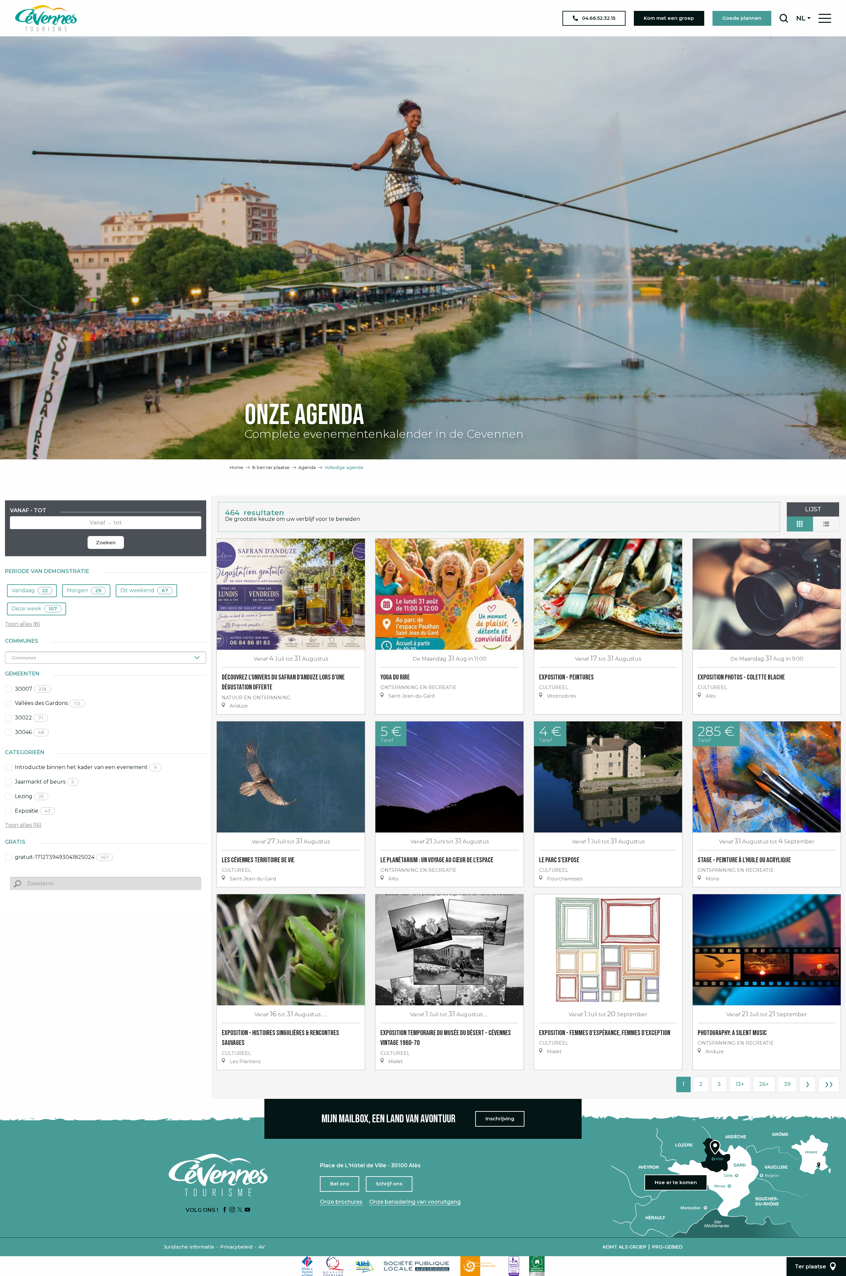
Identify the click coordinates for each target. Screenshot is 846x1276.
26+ (764, 1084)
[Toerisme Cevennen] (46, 18)
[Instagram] (232, 1210)
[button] (784, 18)
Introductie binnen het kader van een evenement (86, 767)
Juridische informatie (189, 1247)
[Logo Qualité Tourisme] (334, 1266)
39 (787, 1084)
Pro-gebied (667, 1247)
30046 (29, 732)
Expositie (33, 811)
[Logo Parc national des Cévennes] (479, 1266)
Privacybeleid (236, 1247)
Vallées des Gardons (48, 703)
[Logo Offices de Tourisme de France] (307, 1266)
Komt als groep (624, 1247)
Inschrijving (499, 1119)
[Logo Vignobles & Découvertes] (537, 1266)
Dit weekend (144, 590)
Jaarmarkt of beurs (44, 782)
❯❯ (829, 1084)
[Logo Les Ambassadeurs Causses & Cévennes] (514, 1266)
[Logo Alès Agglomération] (364, 1266)
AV (261, 1247)
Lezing (29, 796)
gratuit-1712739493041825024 (62, 857)
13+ (740, 1084)
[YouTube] (247, 1210)
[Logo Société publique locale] (417, 1266)
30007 (31, 689)
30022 (29, 718)
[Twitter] (240, 1210)
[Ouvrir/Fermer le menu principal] (825, 18)
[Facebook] (224, 1210)
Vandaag (30, 590)
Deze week (34, 608)
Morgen (84, 590)
